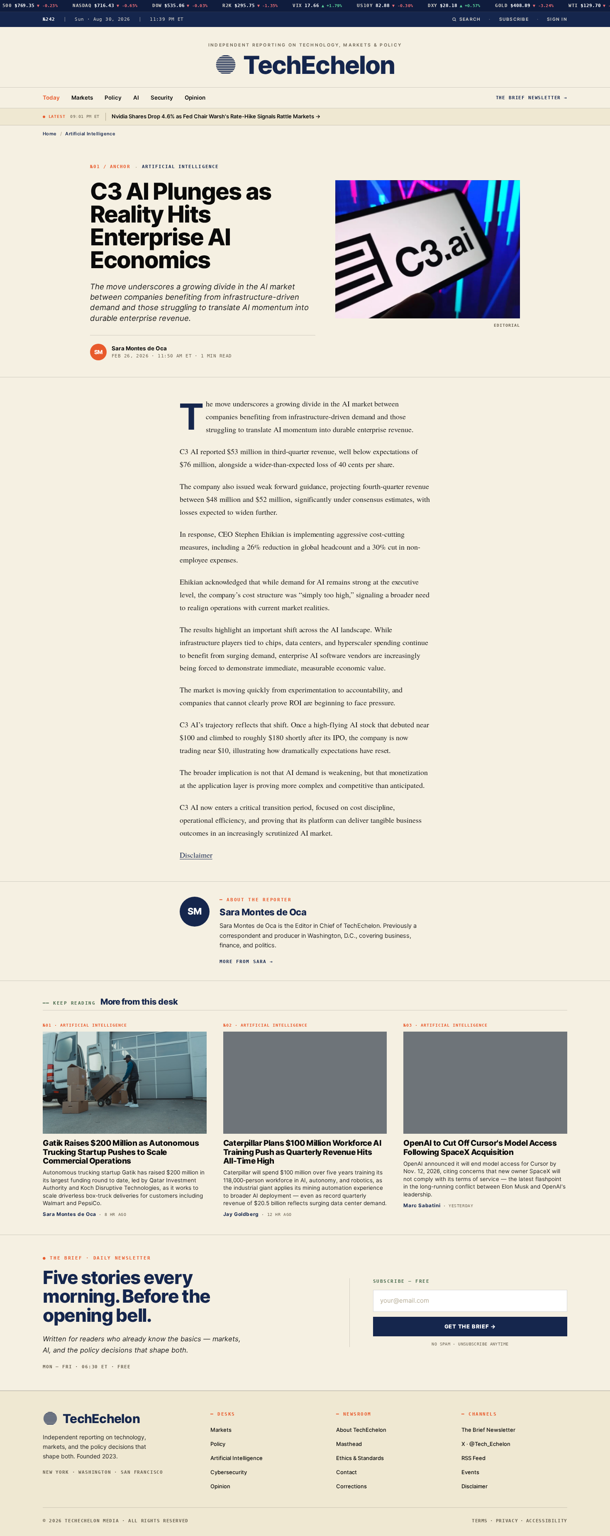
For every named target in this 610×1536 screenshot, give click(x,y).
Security (162, 97)
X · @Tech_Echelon (485, 1444)
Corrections (351, 1486)
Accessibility (546, 1520)
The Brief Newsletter (488, 1429)
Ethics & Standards (360, 1458)
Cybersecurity (228, 1472)
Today (51, 97)
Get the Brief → (470, 1326)
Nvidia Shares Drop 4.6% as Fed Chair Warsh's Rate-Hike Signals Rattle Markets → (216, 116)
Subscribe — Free (401, 1281)
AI (136, 97)
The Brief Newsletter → (531, 97)
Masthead (349, 1444)
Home (50, 134)
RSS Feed (473, 1458)
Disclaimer (196, 855)
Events (470, 1472)
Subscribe (514, 19)
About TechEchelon (361, 1429)
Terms (480, 1520)
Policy (113, 97)
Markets (82, 97)
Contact (346, 1472)
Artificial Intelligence (90, 134)
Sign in (557, 19)
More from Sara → (246, 961)
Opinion (195, 97)
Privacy (507, 1520)
